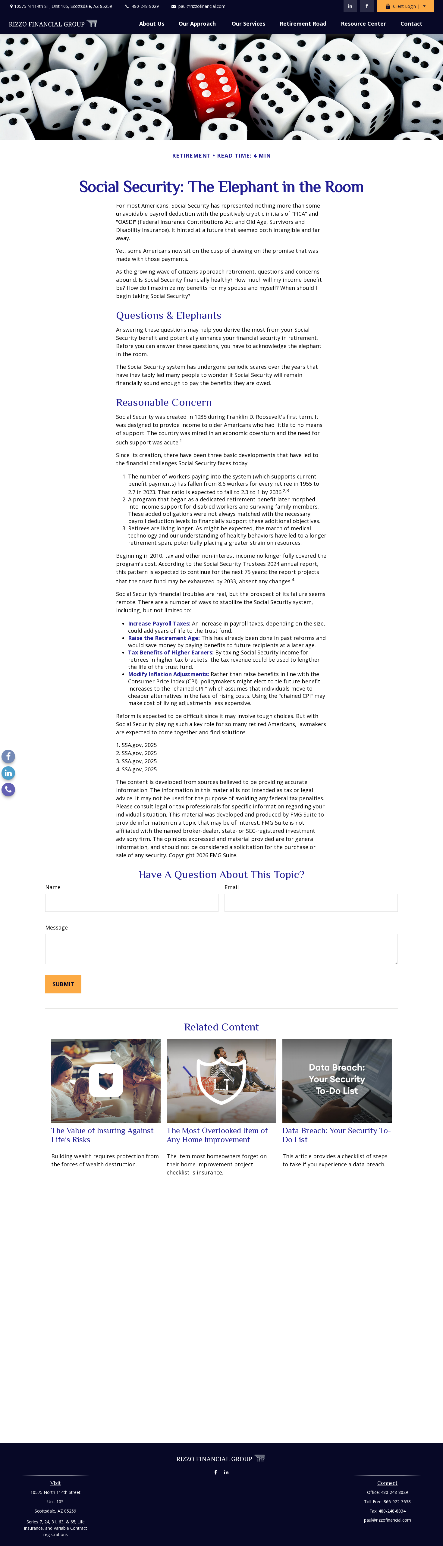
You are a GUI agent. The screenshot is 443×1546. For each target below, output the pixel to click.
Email (232, 887)
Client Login (404, 6)
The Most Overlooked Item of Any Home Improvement (217, 1135)
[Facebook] (367, 6)
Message (56, 927)
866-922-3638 (397, 1501)
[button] (152, 23)
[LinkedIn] (350, 6)
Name (53, 887)
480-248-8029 (145, 6)
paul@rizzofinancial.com (201, 6)
